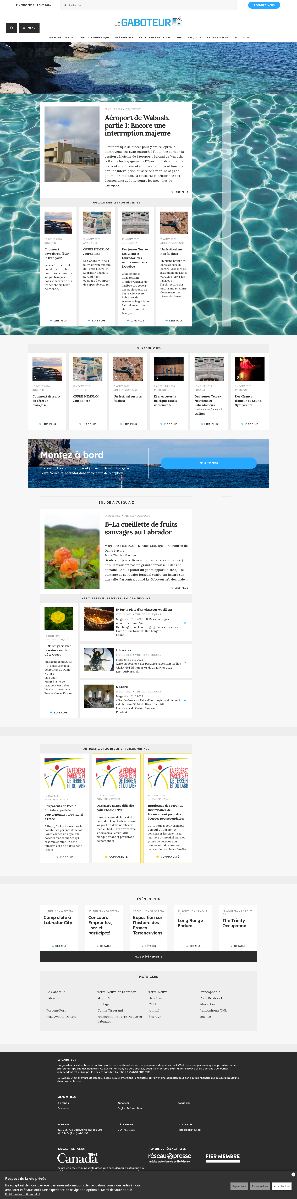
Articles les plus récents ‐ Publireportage (116, 748)
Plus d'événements (148, 956)
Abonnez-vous (264, 5)
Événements (124, 37)
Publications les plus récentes (116, 202)
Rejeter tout (239, 1186)
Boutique (242, 37)
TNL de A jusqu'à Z (116, 502)
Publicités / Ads (189, 37)
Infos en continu (61, 37)
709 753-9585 (126, 1129)
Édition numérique (95, 37)
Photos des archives (155, 37)
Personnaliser (260, 1186)
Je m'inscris (209, 463)
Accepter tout (282, 1186)
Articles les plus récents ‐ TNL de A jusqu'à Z (116, 598)
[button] (29, 28)
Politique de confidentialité (22, 1194)
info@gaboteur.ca (190, 1129)
